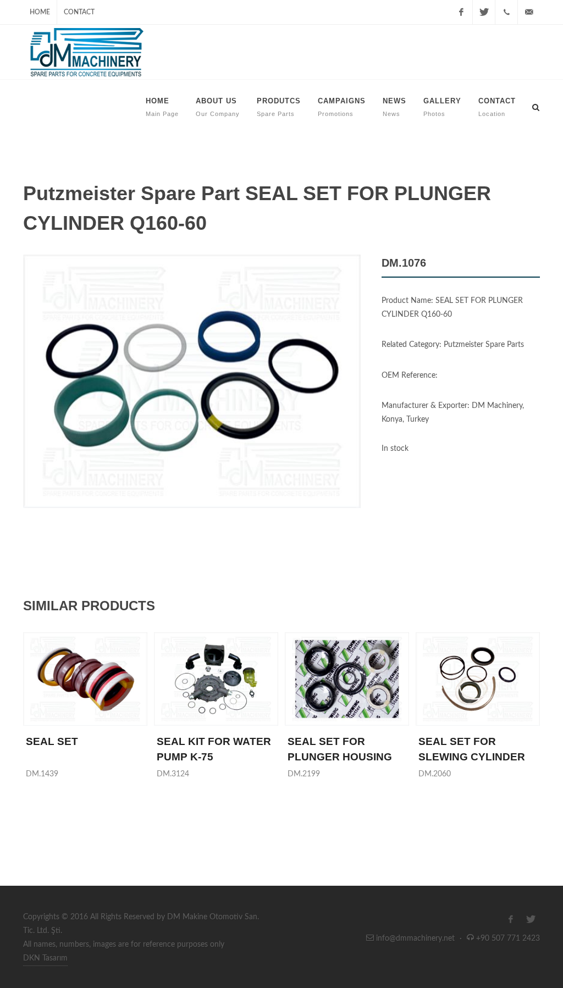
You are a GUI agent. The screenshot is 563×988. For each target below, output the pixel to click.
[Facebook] (461, 12)
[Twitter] (484, 12)
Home (40, 12)
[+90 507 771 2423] (506, 12)
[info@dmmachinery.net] (529, 12)
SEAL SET (52, 741)
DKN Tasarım (45, 958)
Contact (79, 12)
